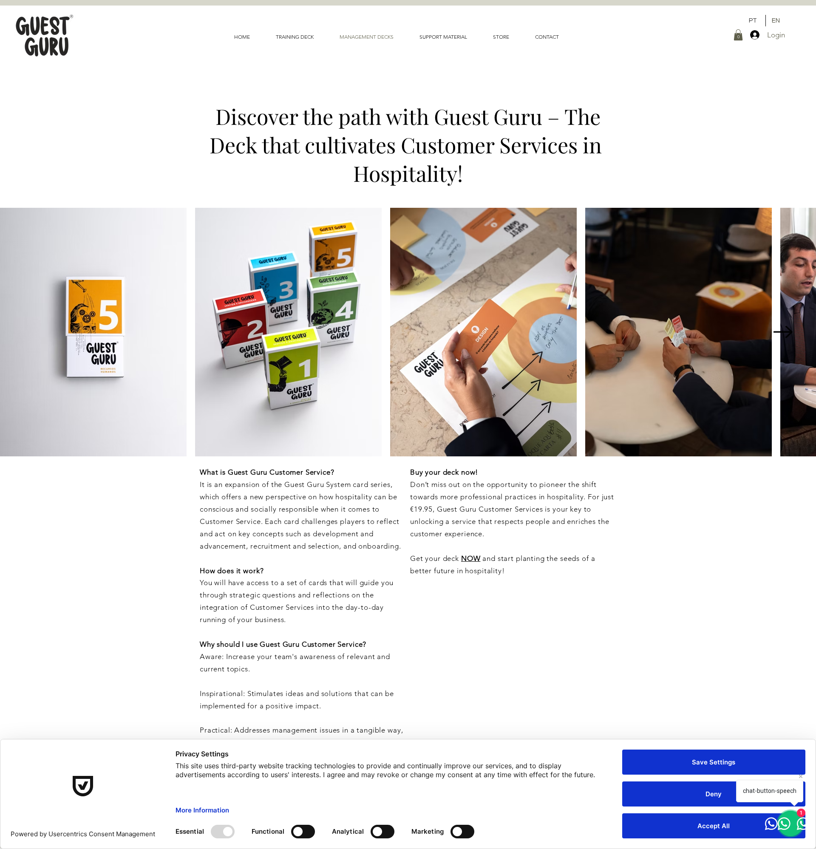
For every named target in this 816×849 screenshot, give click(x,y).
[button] (738, 34)
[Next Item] (782, 332)
